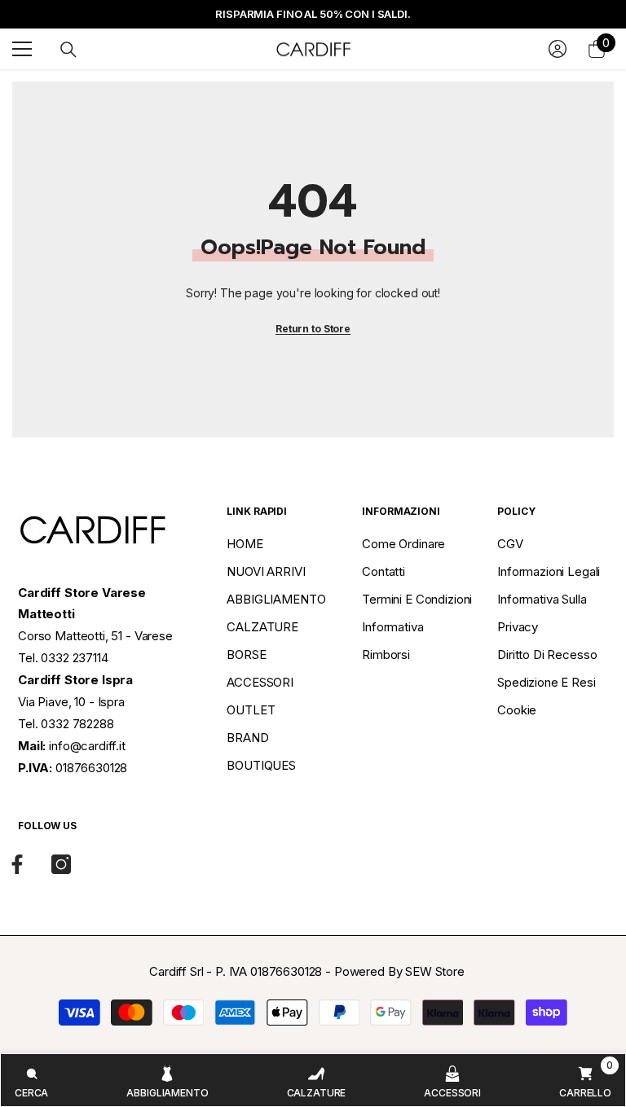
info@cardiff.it (87, 745)
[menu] (22, 49)
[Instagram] (61, 864)
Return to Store (313, 329)
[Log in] (557, 49)
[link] (31, 1080)
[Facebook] (17, 864)
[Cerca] (68, 49)
